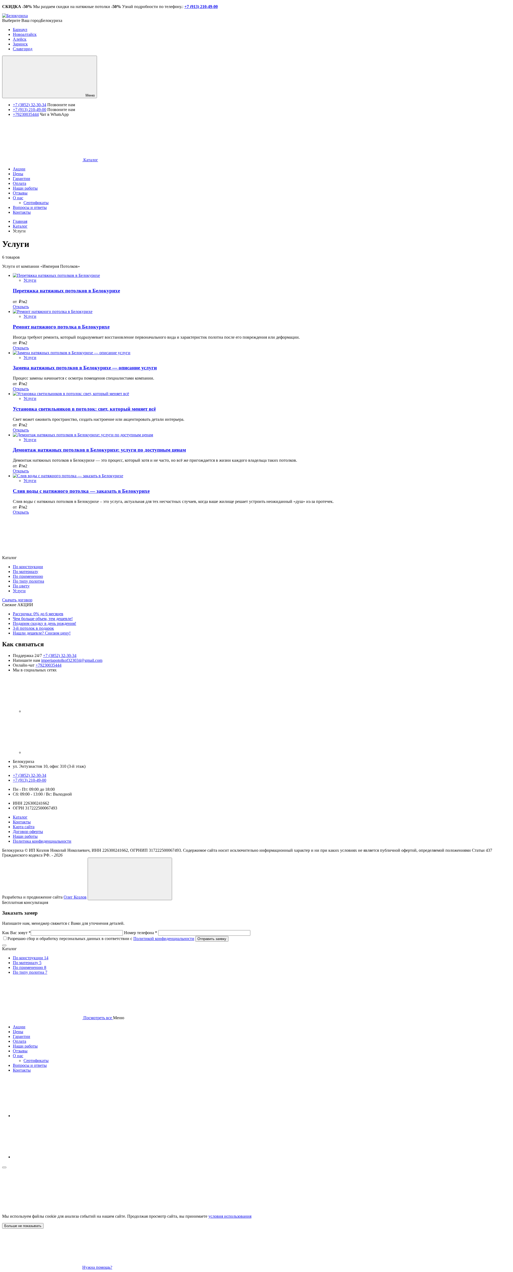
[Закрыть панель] (4, 1167)
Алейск (19, 39)
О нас (18, 1055)
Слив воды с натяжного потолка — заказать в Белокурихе (81, 491)
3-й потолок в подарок (33, 628)
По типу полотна (28, 581)
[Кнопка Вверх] (130, 879)
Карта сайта (23, 826)
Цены (18, 1031)
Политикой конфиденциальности (163, 938)
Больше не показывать (22, 1226)
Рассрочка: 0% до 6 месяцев (38, 614)
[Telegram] (64, 752)
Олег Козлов (75, 897)
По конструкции (28, 566)
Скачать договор (17, 600)
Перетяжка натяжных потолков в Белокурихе (66, 290)
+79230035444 (26, 114)
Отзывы (20, 1051)
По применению (28, 576)
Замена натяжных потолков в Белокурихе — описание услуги (85, 367)
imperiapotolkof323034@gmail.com (71, 660)
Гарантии (21, 1036)
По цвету (21, 586)
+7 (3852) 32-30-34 (29, 104)
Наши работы (25, 836)
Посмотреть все (97, 1017)
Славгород (22, 49)
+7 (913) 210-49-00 (29, 109)
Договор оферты (28, 831)
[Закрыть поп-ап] (4, 945)
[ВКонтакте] (64, 711)
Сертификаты (36, 1060)
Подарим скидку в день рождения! (44, 623)
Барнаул (20, 29)
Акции (19, 1027)
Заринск (20, 44)
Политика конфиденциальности (42, 841)
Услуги (30, 280)
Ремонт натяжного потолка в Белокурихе (61, 327)
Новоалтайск (25, 34)
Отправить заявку (211, 939)
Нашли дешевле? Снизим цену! (42, 633)
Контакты (22, 822)
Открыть (21, 306)
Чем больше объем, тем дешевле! (43, 618)
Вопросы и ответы (30, 1065)
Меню (89, 95)
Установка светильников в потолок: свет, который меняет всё (84, 409)
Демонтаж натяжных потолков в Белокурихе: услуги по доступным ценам (99, 450)
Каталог (90, 160)
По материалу (25, 571)
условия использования (229, 1216)
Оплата (19, 1041)
